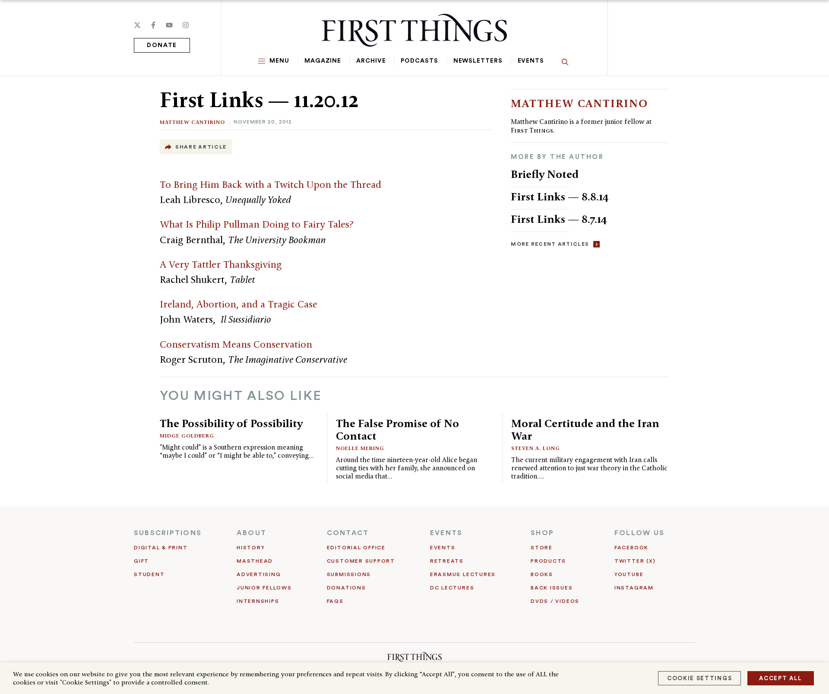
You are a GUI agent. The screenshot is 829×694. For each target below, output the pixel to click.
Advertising (259, 574)
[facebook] (153, 25)
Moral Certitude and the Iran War (585, 429)
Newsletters (478, 61)
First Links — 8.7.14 (559, 219)
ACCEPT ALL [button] (780, 678)
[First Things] (414, 30)
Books (542, 574)
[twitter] (137, 25)
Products (548, 561)
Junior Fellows (264, 587)
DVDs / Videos (555, 601)
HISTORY (251, 547)
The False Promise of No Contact (397, 429)
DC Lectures (452, 587)
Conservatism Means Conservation (236, 344)
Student (149, 574)
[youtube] (169, 25)
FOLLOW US (639, 532)
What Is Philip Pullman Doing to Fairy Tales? (257, 224)
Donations (346, 587)
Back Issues (552, 587)
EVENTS (446, 532)
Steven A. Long (535, 448)
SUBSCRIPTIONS (168, 532)
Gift (141, 561)
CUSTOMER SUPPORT (361, 561)
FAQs (335, 601)
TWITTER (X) (634, 561)
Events (531, 61)
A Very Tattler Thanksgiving (221, 264)
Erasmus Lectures (463, 574)
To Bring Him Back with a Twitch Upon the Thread (270, 184)
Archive (371, 61)
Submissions (349, 574)
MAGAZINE (322, 61)
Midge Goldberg (187, 435)
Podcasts (419, 61)
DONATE (162, 45)
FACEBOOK (631, 547)
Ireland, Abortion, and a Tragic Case (238, 304)
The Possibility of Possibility (231, 423)
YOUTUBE (628, 574)
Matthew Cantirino (192, 122)
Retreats (447, 561)
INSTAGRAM (634, 587)
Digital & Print (161, 547)
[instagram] (185, 25)
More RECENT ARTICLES (550, 244)
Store (542, 547)
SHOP (542, 532)
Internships (258, 601)
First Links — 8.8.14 (560, 196)
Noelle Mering (360, 448)
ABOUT (251, 532)
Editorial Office (356, 547)
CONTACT (348, 532)
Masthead (255, 561)
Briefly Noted (545, 174)
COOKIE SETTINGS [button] (699, 678)
